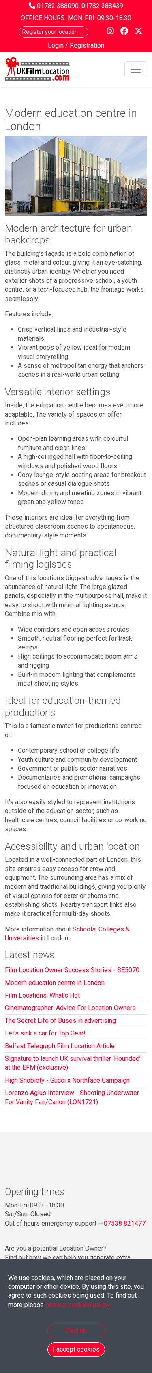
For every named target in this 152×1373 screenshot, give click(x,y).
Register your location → (53, 32)
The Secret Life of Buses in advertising (60, 1021)
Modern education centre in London (55, 983)
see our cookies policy (77, 1305)
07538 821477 (125, 1223)
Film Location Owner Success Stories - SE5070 (72, 970)
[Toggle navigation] (135, 69)
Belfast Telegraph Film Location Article (60, 1046)
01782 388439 (102, 6)
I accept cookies (76, 1349)
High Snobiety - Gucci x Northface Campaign (67, 1080)
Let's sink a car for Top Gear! (45, 1033)
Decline (76, 1330)
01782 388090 (58, 6)
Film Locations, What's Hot (42, 995)
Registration (87, 45)
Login (56, 45)
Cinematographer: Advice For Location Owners (70, 1008)
